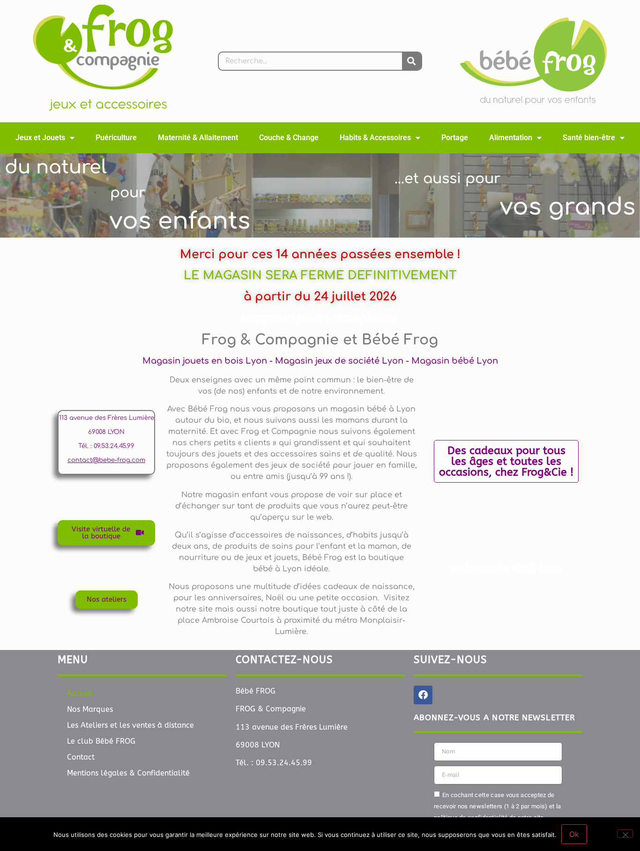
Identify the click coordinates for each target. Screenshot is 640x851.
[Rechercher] (411, 61)
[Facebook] (423, 695)
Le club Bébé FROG (101, 741)
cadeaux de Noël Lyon (506, 568)
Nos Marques (90, 709)
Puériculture (116, 137)
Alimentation (510, 137)
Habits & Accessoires (375, 137)
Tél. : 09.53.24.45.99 (106, 446)
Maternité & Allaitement (198, 137)
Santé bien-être (589, 137)
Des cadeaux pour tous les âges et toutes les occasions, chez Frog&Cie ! (506, 461)
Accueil (80, 693)
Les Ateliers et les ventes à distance (130, 725)
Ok (574, 834)
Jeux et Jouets (40, 137)
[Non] (625, 833)
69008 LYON (106, 432)
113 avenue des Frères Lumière (106, 418)
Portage (454, 137)
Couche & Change (289, 137)
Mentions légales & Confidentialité (128, 773)
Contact (81, 757)
